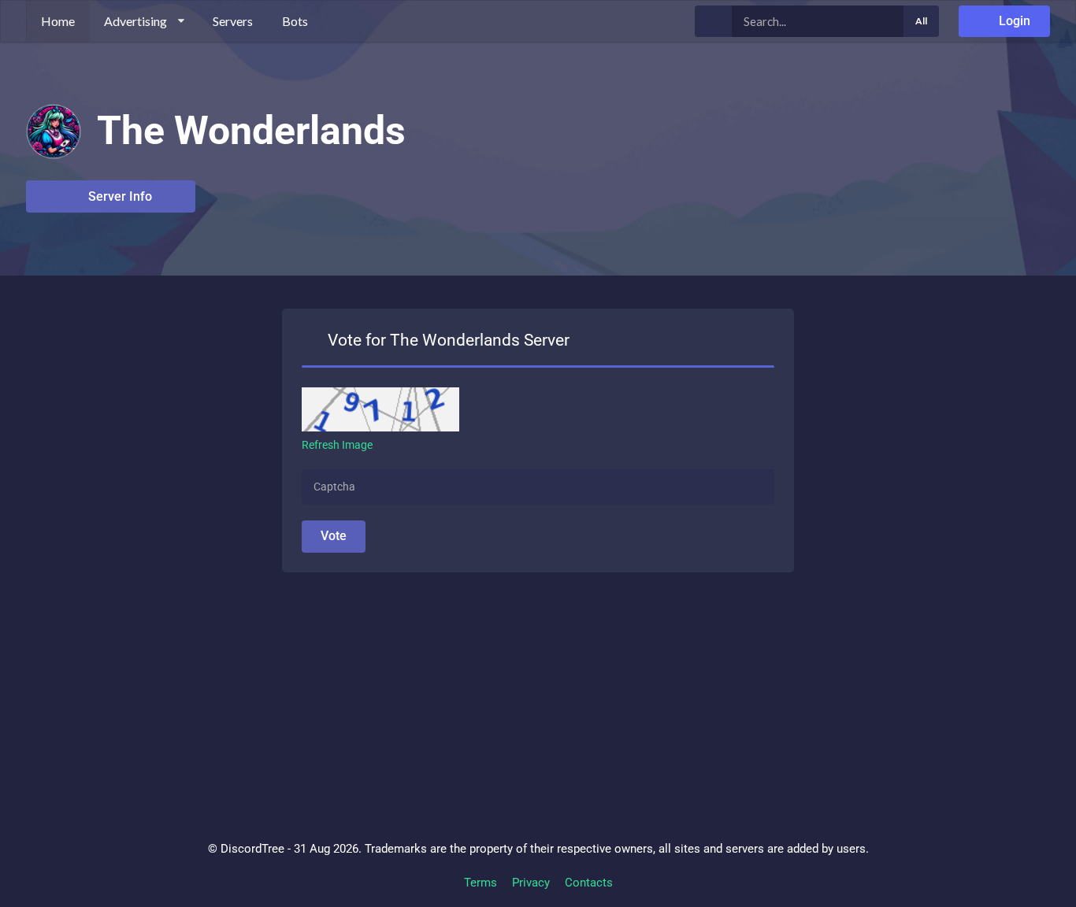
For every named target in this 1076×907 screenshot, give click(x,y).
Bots (295, 20)
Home (58, 20)
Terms (480, 883)
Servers (233, 20)
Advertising (135, 20)
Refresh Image (337, 445)
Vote (334, 535)
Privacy (531, 883)
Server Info (118, 196)
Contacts (589, 883)
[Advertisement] (498, 682)
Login (1013, 20)
